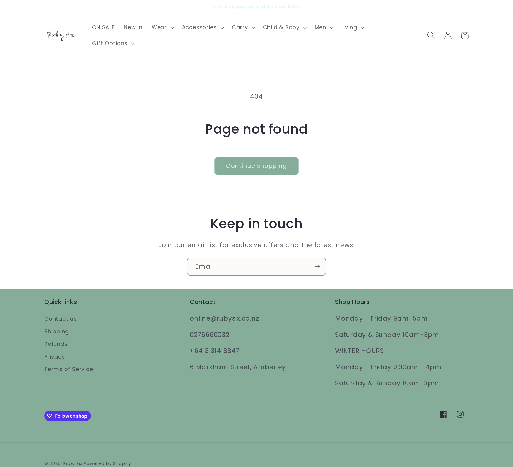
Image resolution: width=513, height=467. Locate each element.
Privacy (54, 356)
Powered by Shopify (107, 463)
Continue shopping (256, 166)
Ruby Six (72, 463)
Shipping (56, 331)
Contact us (60, 318)
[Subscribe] (317, 267)
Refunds (55, 344)
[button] (162, 28)
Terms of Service (68, 369)
